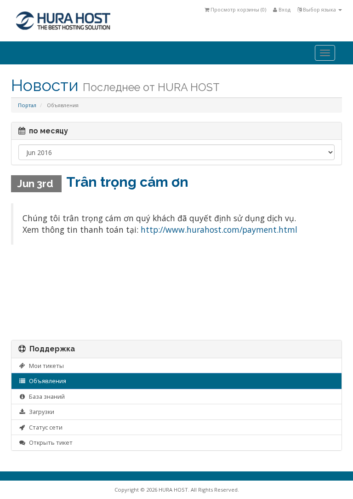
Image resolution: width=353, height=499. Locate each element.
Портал (27, 105)
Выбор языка (319, 9)
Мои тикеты (45, 365)
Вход (283, 9)
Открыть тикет (49, 442)
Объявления (46, 381)
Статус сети (44, 427)
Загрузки (40, 411)
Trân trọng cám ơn (127, 182)
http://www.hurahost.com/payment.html (219, 229)
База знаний (45, 396)
